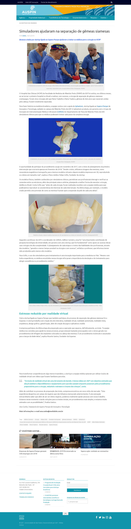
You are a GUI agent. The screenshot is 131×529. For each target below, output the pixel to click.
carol (24, 36)
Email (68, 482)
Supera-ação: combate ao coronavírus (94, 451)
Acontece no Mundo (28, 23)
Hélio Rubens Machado (98, 422)
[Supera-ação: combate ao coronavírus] (96, 441)
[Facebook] (96, 517)
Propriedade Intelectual (37, 18)
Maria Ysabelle (24, 424)
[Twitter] (100, 517)
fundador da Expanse (54, 419)
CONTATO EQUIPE (25, 493)
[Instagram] (107, 517)
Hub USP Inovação (32, 2)
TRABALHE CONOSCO (26, 497)
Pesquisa (94, 18)
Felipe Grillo (44, 419)
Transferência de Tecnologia (59, 18)
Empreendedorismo (80, 18)
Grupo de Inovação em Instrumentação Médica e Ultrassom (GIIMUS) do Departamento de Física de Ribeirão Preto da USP (53, 422)
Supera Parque (102, 106)
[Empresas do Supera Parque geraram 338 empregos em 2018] (34, 441)
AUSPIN (20, 2)
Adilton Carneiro (28, 419)
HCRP (88, 422)
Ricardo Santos (43, 424)
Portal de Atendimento (49, 2)
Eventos (103, 18)
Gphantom (79, 106)
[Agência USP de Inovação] (28, 10)
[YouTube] (110, 517)
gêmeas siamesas (67, 419)
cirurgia (37, 419)
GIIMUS (60, 112)
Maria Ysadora (33, 424)
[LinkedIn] (103, 517)
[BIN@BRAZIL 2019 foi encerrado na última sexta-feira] (65, 441)
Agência (22, 18)
